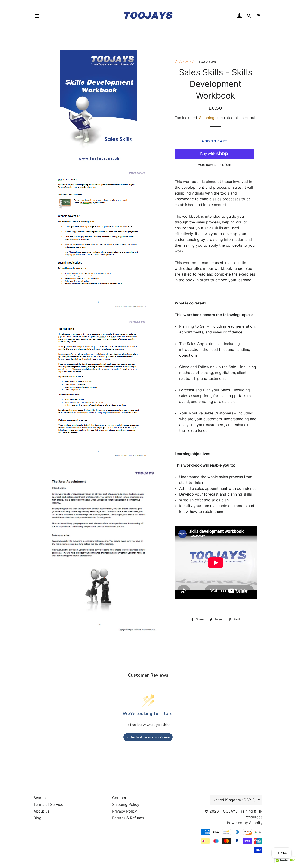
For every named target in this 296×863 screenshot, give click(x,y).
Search (40, 797)
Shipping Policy (125, 804)
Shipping (206, 117)
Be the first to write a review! (148, 737)
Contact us (121, 797)
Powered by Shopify (244, 822)
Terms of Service (48, 804)
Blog (37, 818)
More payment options (214, 164)
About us (41, 811)
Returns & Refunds (128, 818)
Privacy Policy (124, 811)
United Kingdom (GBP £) (234, 799)
